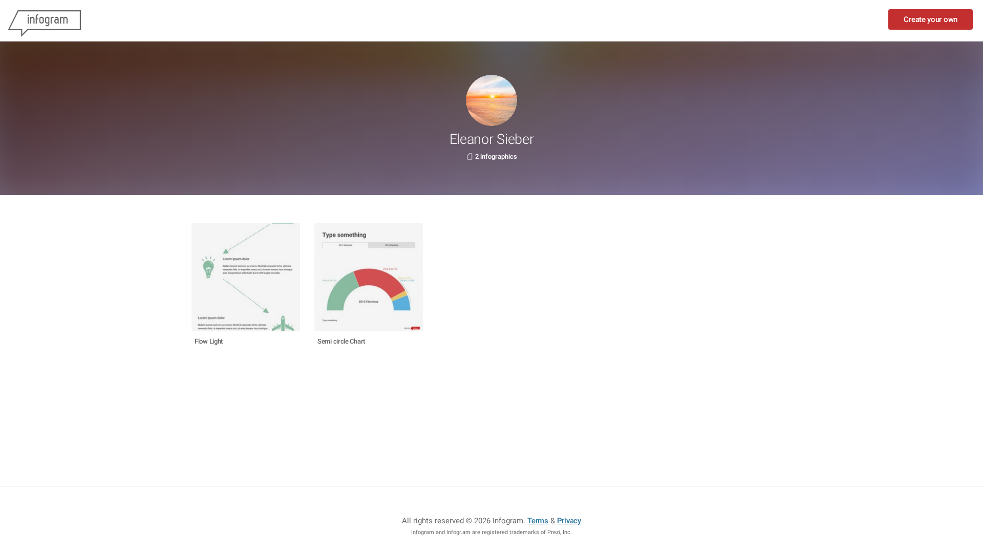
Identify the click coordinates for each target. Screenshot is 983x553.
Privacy (569, 520)
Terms (537, 520)
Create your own (930, 19)
